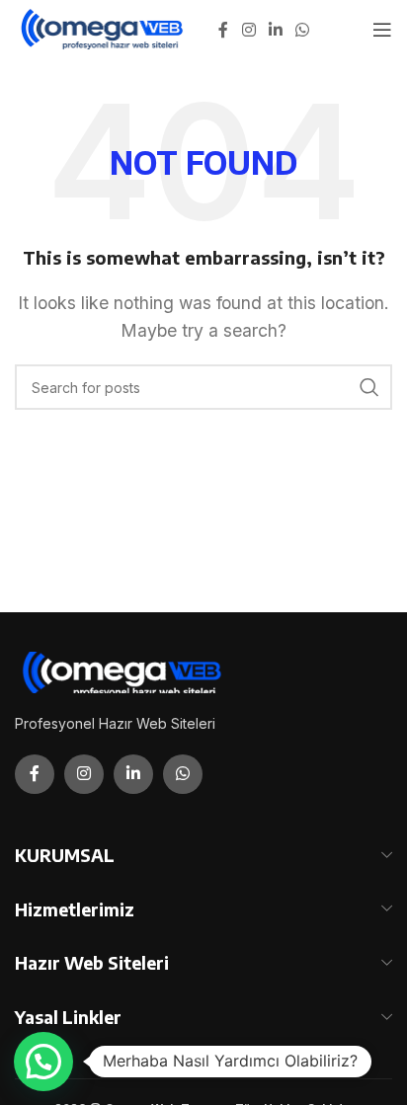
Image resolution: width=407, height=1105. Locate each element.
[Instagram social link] (248, 29)
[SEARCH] (369, 387)
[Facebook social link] (223, 29)
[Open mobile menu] (382, 29)
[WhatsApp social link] (302, 29)
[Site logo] (103, 28)
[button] (43, 1061)
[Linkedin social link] (275, 29)
